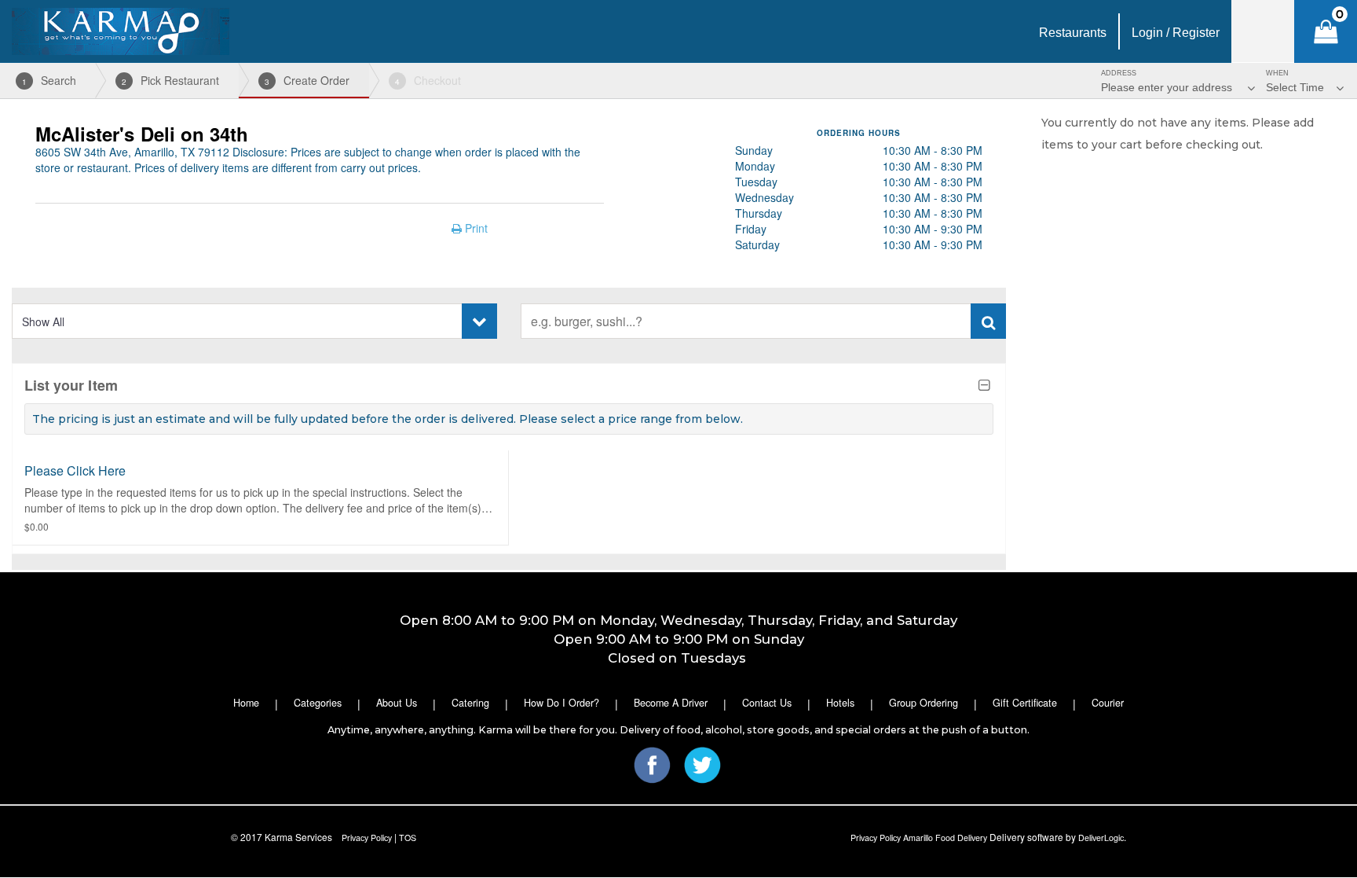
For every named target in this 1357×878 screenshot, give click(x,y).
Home (246, 703)
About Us (396, 703)
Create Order (307, 80)
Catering (470, 703)
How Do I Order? (561, 703)
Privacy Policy (367, 837)
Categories (318, 703)
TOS (407, 837)
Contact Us (767, 703)
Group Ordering (923, 703)
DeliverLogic (1101, 837)
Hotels (840, 703)
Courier (1108, 703)
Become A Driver (671, 703)
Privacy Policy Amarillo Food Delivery (918, 837)
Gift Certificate (1025, 703)
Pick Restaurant (170, 80)
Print (475, 228)
